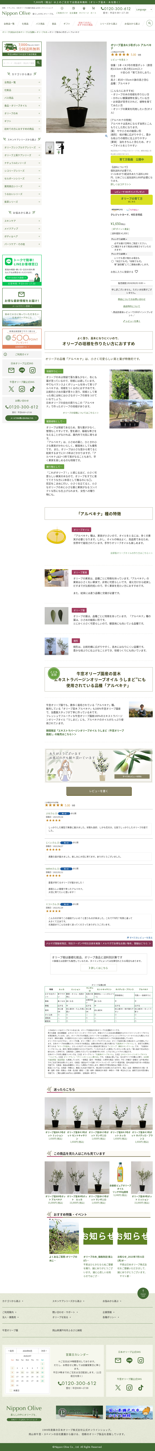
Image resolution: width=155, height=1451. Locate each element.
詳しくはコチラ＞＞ (121, 184)
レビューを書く (98, 791)
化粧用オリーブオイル (124, 1043)
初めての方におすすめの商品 (19, 128)
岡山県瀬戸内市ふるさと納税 (67, 1330)
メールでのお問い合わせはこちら (22, 418)
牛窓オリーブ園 (10, 1330)
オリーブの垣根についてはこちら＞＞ (81, 412)
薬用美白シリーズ (13, 186)
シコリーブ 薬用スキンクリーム (121, 1046)
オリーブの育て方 (132, 199)
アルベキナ (143, 989)
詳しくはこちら (99, 968)
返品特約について (131, 306)
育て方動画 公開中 (131, 159)
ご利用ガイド (22, 354)
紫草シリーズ (11, 201)
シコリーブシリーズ (14, 170)
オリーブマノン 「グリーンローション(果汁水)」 (82, 1057)
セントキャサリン (104, 989)
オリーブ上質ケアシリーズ (17, 155)
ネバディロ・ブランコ (124, 989)
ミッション (75, 989)
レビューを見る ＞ (119, 59)
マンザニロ (89, 989)
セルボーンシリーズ (14, 178)
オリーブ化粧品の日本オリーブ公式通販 (18, 32)
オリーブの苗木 (63, 1046)
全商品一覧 (10, 82)
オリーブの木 (42, 32)
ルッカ (61, 989)
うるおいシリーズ (13, 194)
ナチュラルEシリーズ (15, 162)
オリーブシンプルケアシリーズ (20, 147)
